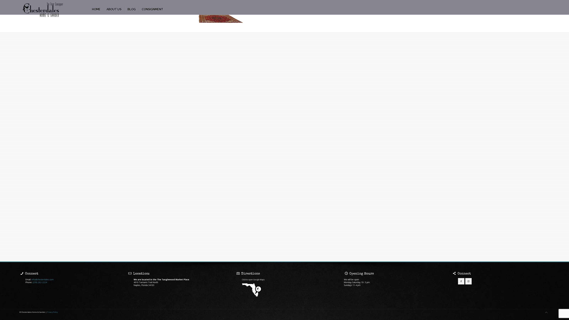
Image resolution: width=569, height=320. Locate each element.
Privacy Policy (52, 312)
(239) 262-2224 (40, 282)
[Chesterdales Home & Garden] (43, 10)
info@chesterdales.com (43, 279)
